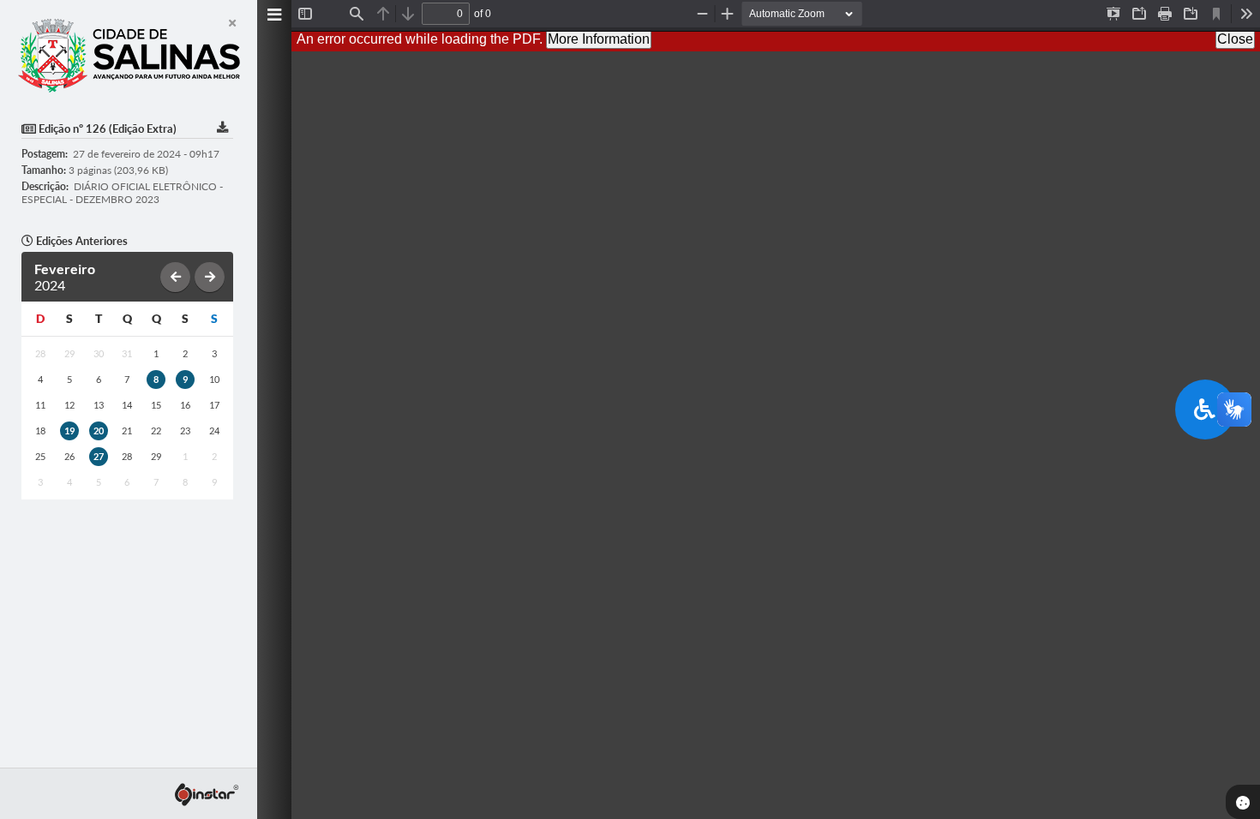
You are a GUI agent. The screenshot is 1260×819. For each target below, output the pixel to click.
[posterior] (210, 277)
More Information (599, 39)
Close (1235, 39)
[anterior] (175, 277)
